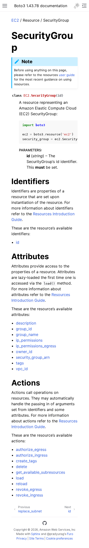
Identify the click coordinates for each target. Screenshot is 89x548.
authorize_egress (31, 449)
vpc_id (22, 368)
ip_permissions (29, 340)
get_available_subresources (40, 472)
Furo (70, 534)
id (17, 242)
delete (21, 466)
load (20, 478)
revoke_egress (29, 489)
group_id (24, 328)
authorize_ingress (31, 455)
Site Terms (36, 538)
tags (20, 363)
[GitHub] (44, 524)
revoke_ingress (29, 495)
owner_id (24, 351)
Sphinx (35, 534)
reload (21, 483)
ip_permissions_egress (36, 345)
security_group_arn (33, 357)
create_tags (26, 460)
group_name (27, 334)
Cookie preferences (59, 538)
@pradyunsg (55, 534)
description (26, 323)
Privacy (21, 538)
